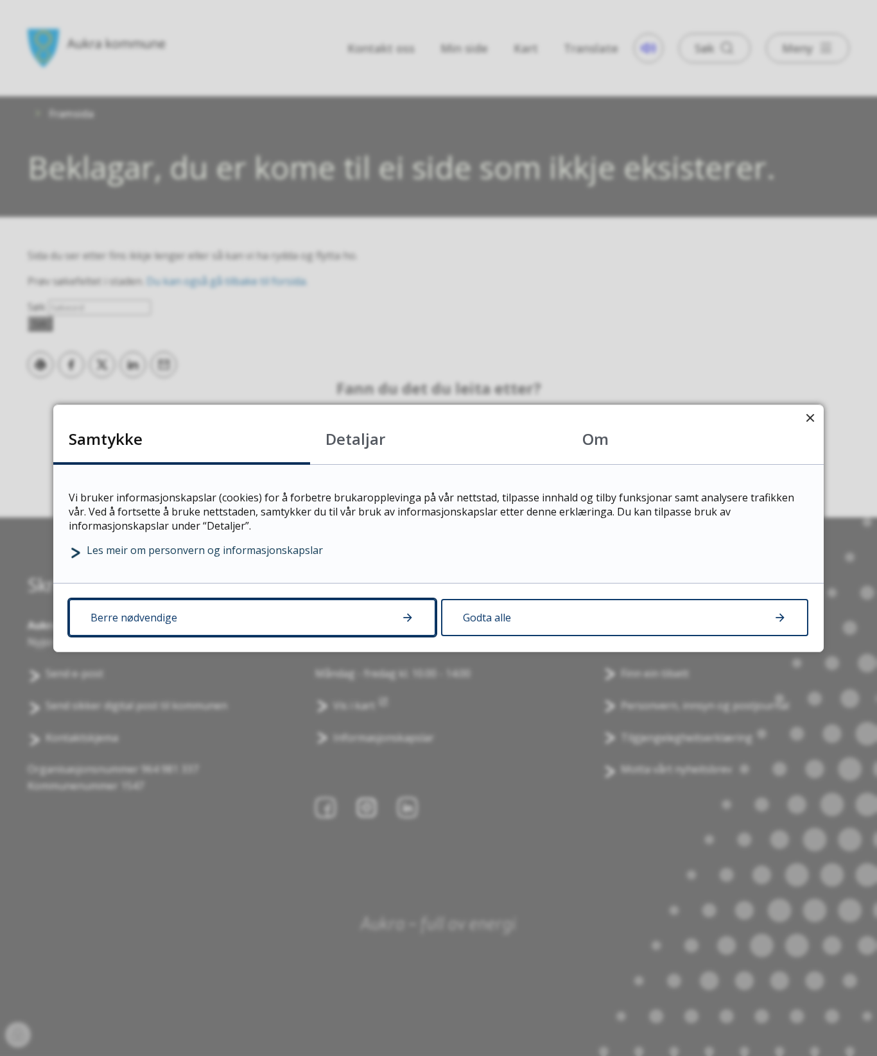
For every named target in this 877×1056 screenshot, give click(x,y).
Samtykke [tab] (106, 438)
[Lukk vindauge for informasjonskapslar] (810, 418)
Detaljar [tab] (355, 438)
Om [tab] (595, 438)
